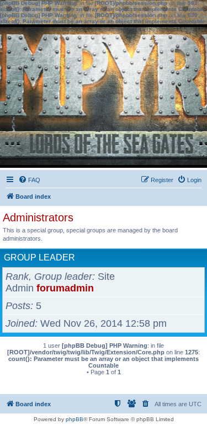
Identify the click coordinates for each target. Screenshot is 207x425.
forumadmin (65, 288)
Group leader (39, 257)
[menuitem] (29, 180)
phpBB (74, 419)
